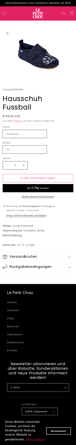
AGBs (10, 318)
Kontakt (12, 350)
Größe (7, 142)
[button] (4, 13)
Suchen (12, 302)
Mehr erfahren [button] (35, 439)
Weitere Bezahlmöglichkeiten (38, 196)
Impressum (14, 334)
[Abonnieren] (65, 387)
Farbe (6, 127)
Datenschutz (15, 342)
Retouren (13, 326)
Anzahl (6, 158)
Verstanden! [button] (58, 431)
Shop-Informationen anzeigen (26, 215)
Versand (18, 121)
